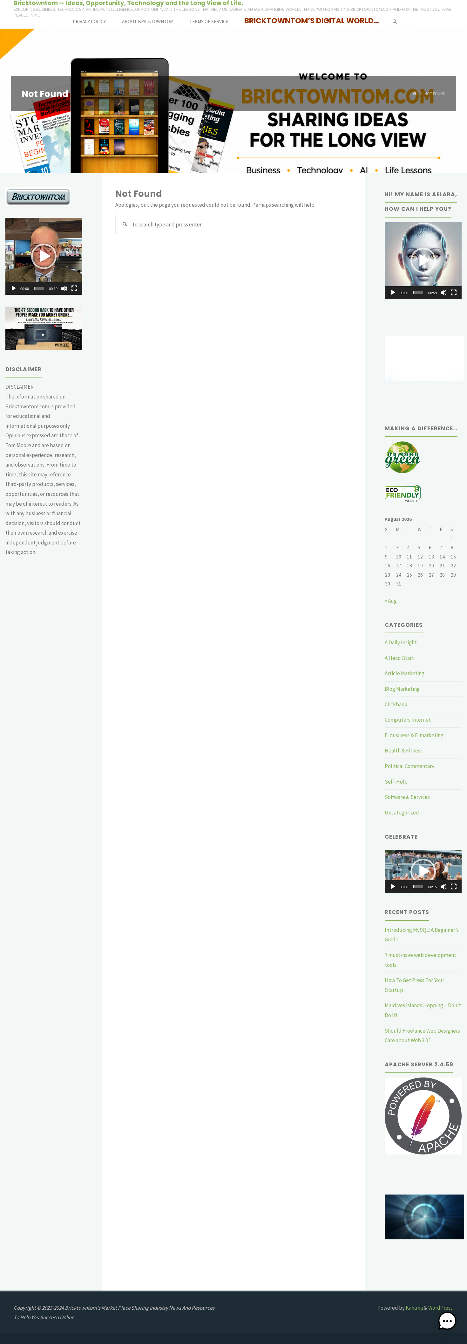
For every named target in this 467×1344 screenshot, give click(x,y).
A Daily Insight (401, 642)
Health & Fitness (404, 750)
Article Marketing (404, 673)
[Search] (394, 21)
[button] (44, 256)
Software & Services (407, 796)
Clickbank (396, 704)
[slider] (39, 288)
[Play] (13, 288)
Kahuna (414, 1307)
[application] (43, 256)
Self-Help (396, 781)
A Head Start (399, 658)
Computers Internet (408, 719)
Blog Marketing (402, 688)
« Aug (391, 600)
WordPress (440, 1307)
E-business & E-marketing (414, 735)
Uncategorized (402, 812)
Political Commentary (409, 766)
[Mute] (64, 288)
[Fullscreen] (74, 288)
